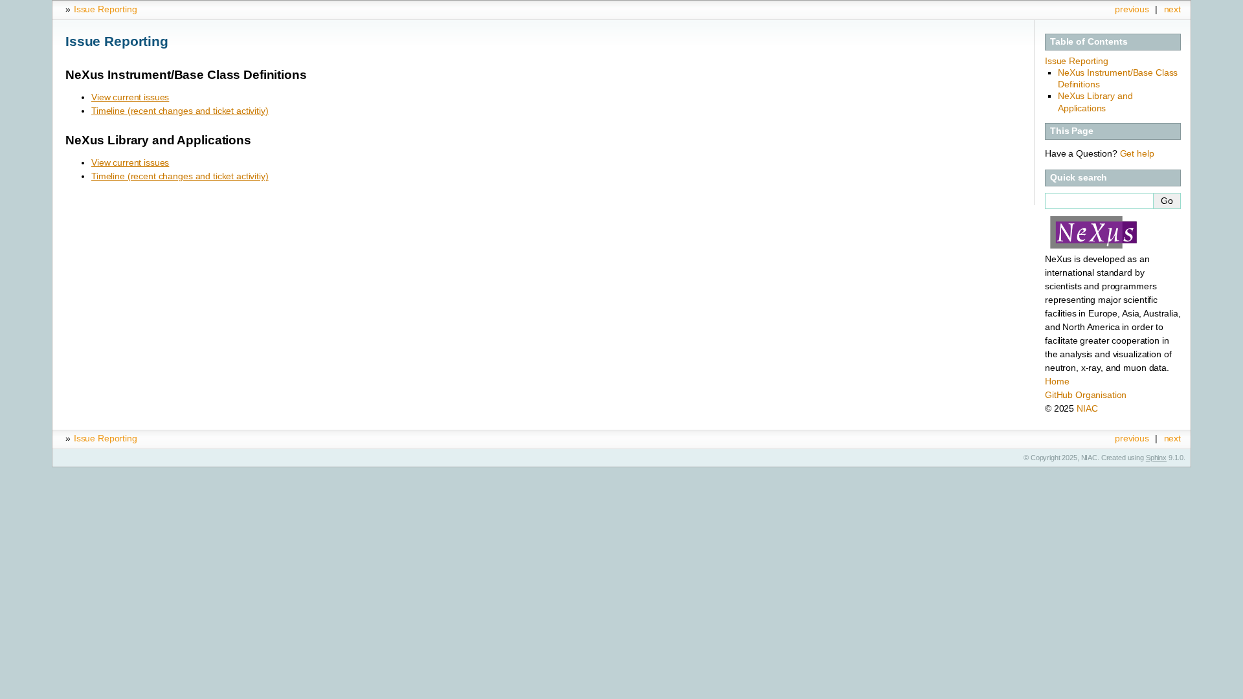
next (1172, 9)
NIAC (1087, 408)
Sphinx (1156, 457)
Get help (1137, 153)
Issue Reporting (105, 9)
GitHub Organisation (1085, 395)
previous (1132, 9)
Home (1057, 381)
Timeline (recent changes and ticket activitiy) (180, 110)
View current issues (130, 97)
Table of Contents (1089, 41)
